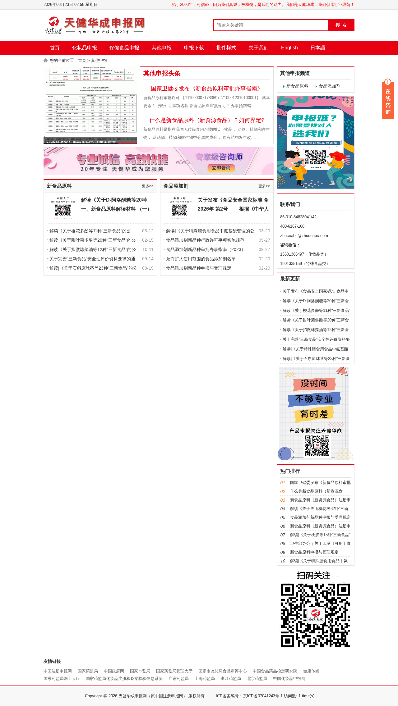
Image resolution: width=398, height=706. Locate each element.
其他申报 (162, 47)
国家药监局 (88, 671)
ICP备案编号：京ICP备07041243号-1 (249, 696)
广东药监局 (179, 678)
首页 (55, 47)
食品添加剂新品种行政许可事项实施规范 (205, 240)
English (289, 47)
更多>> (148, 186)
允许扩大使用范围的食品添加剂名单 (201, 258)
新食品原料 (59, 186)
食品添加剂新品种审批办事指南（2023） (206, 249)
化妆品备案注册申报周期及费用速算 (81, 136)
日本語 (317, 47)
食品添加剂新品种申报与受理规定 (198, 268)
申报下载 (194, 47)
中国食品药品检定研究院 (275, 671)
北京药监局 (257, 678)
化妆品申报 (84, 47)
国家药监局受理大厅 (174, 671)
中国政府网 (114, 671)
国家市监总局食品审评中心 (222, 671)
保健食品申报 (124, 47)
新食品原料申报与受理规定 (314, 552)
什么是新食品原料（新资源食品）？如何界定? (206, 120)
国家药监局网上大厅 (62, 678)
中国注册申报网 (58, 671)
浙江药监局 (231, 678)
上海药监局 (205, 678)
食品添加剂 (176, 186)
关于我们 (259, 47)
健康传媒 (311, 671)
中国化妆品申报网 (289, 678)
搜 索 (341, 25)
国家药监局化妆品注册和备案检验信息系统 (124, 678)
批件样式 (226, 47)
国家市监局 (140, 671)
